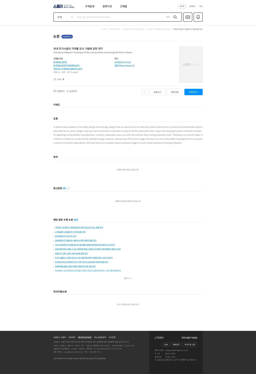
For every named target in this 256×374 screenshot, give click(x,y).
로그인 (182, 6)
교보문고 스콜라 (59, 337)
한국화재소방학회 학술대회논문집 (66, 65)
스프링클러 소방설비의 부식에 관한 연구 (70, 231)
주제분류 (90, 6)
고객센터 (192, 6)
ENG (201, 6)
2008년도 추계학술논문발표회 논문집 (67, 68)
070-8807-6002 (189, 337)
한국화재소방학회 (60, 62)
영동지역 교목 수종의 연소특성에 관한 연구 (71, 253)
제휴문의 (176, 344)
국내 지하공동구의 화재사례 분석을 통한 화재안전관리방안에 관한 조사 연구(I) (85, 244)
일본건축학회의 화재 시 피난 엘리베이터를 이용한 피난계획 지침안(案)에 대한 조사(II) (88, 249)
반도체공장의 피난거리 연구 (65, 236)
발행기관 (107, 6)
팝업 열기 (68, 188)
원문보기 (157, 92)
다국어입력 (187, 21)
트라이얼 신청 (190, 344)
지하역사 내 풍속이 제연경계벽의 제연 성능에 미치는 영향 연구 (79, 227)
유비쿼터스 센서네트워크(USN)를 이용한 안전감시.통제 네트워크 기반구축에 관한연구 (88, 270)
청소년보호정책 (100, 337)
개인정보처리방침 (84, 337)
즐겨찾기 (198, 21)
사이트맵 (112, 337)
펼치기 (126, 278)
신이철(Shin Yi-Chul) (122, 62)
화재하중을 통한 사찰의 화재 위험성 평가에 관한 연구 (75, 266)
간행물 (123, 6)
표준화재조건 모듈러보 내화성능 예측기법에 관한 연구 (76, 240)
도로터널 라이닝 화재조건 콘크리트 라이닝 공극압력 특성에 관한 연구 (81, 262)
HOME (104, 29)
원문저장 (175, 92)
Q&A (166, 344)
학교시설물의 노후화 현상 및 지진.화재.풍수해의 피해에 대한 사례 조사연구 (84, 257)
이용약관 (71, 337)
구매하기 (192, 92)
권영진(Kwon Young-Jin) (124, 65)
